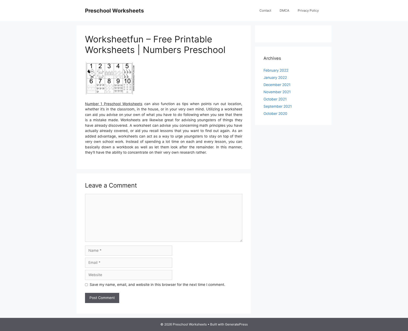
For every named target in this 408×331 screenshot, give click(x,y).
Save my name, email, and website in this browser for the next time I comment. (157, 284)
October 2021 (275, 99)
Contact (265, 10)
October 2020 (275, 113)
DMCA (284, 10)
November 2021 (277, 92)
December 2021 (277, 85)
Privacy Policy (308, 10)
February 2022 (276, 70)
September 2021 (278, 106)
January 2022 (275, 77)
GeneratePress (236, 324)
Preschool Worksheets (114, 10)
